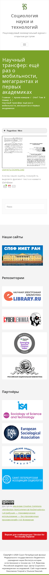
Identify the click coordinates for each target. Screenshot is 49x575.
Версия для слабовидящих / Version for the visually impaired (24, 535)
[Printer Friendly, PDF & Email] (9, 186)
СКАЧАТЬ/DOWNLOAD (13, 169)
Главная (6, 97)
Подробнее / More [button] (14, 130)
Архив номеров (21, 97)
